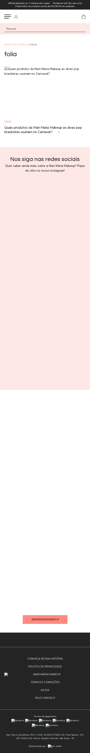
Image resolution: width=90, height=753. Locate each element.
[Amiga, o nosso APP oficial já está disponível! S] (45, 445)
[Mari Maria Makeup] (45, 674)
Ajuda (45, 690)
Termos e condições (45, 682)
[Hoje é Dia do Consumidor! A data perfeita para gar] (45, 340)
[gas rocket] (54, 746)
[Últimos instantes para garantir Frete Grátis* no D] (45, 232)
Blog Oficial (44, 16)
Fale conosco (45, 698)
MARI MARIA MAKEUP (16, 44)
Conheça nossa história (45, 658)
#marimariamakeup (45, 619)
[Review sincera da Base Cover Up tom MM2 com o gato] (45, 553)
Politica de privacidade (45, 666)
